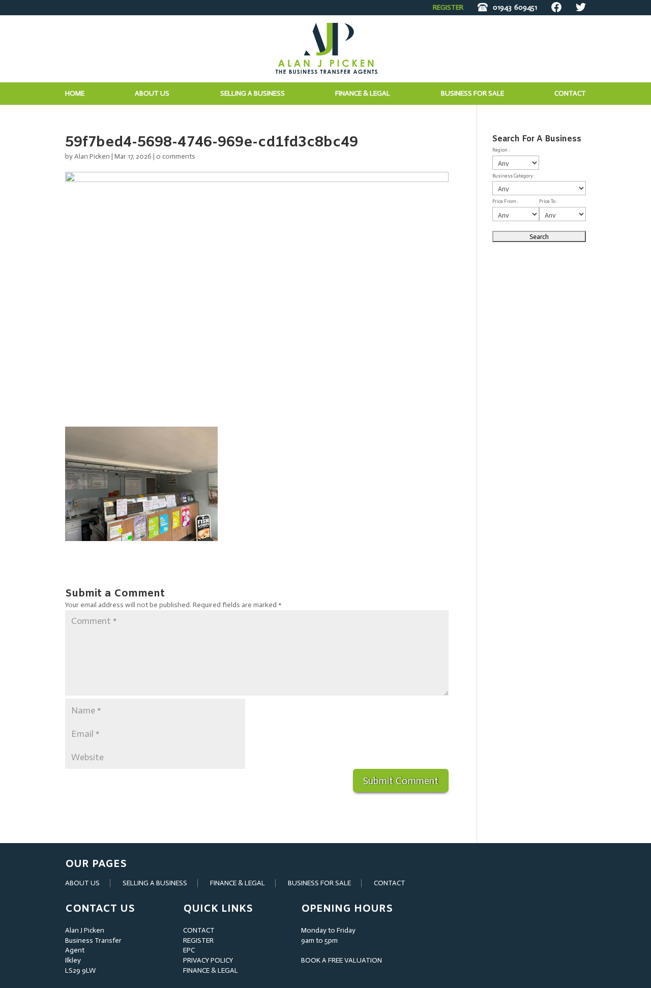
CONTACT (389, 883)
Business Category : (513, 176)
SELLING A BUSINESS (155, 883)
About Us (152, 94)
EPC (189, 950)
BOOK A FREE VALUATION (341, 960)
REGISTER (448, 7)
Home (74, 94)
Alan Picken (92, 156)
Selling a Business (252, 94)
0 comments (175, 156)
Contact (570, 94)
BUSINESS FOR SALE (472, 94)
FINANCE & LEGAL (237, 883)
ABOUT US (82, 883)
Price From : (505, 201)
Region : (501, 150)
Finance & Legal (362, 94)
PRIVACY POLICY (208, 960)
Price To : (548, 201)
